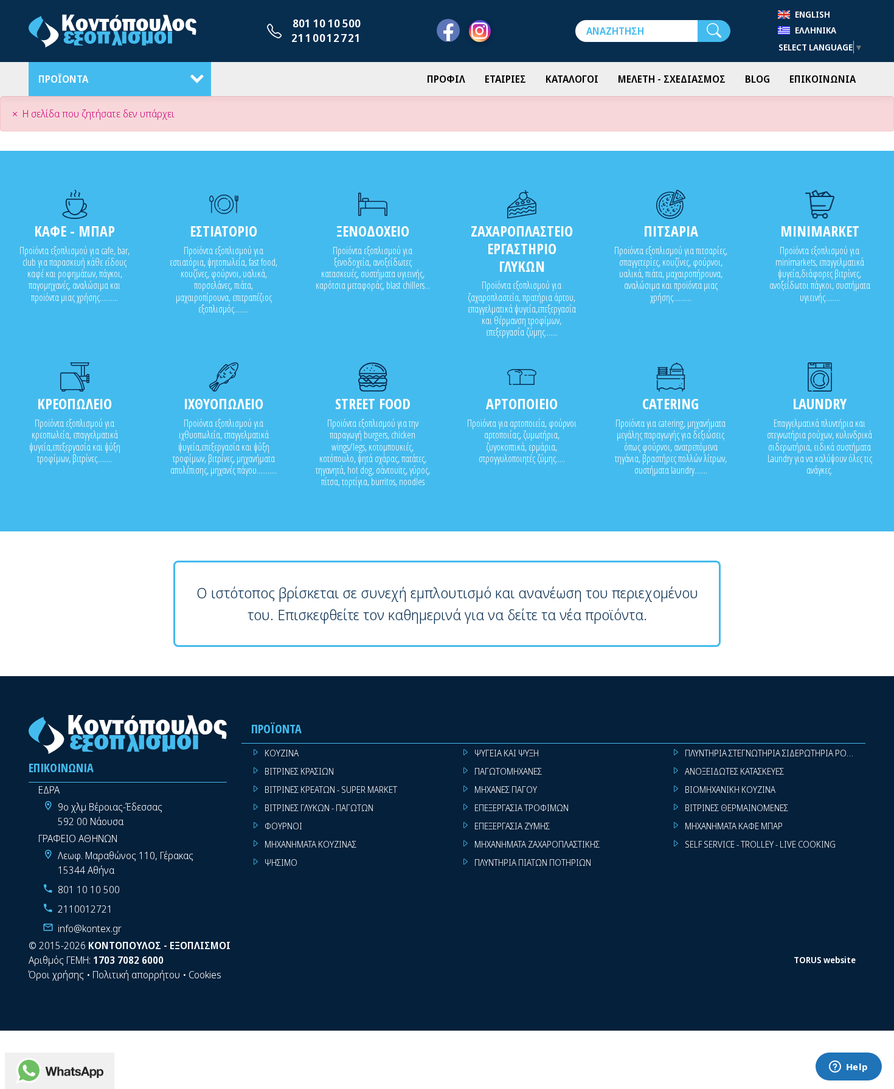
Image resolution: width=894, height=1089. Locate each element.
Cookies (205, 974)
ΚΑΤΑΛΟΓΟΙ (572, 79)
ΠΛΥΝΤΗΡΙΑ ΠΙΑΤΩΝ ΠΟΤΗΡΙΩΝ (532, 862)
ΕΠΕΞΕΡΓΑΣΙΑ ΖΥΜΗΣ (512, 826)
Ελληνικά (815, 30)
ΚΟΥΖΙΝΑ (282, 753)
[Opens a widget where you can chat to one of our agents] (848, 1068)
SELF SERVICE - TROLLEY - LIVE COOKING (760, 844)
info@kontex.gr (90, 928)
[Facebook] (448, 31)
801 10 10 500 (327, 23)
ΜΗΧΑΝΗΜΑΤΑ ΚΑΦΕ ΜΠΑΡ (734, 826)
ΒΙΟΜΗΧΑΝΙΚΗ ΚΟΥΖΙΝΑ (730, 789)
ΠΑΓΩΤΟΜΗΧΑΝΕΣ (508, 771)
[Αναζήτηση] (714, 31)
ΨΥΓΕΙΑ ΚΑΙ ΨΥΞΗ (506, 753)
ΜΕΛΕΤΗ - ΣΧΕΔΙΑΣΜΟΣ (672, 79)
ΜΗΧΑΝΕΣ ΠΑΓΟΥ (505, 789)
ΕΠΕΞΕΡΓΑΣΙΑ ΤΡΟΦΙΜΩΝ (521, 808)
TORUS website (825, 960)
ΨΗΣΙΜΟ (281, 862)
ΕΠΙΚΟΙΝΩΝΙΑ (822, 79)
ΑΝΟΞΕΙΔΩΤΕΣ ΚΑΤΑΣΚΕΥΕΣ (734, 771)
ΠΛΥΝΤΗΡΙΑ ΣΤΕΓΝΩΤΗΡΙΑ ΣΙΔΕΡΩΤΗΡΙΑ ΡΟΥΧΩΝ (775, 753)
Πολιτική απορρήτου (136, 974)
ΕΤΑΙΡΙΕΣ (505, 79)
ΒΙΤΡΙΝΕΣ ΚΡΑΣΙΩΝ (299, 771)
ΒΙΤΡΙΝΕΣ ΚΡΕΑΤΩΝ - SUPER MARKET (331, 789)
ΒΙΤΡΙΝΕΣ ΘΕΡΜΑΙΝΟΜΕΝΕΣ (736, 808)
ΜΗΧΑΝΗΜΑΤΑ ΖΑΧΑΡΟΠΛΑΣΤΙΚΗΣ (537, 844)
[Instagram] (480, 31)
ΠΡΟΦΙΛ (446, 79)
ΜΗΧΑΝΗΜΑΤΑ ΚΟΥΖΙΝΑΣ (310, 844)
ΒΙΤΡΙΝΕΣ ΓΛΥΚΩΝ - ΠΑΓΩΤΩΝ (319, 808)
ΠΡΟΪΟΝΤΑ (63, 79)
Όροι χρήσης (56, 974)
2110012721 (326, 37)
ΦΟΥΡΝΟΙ (283, 826)
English (812, 14)
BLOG (757, 79)
